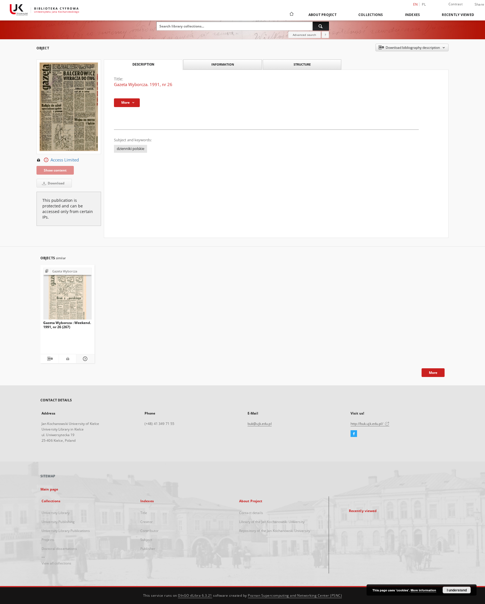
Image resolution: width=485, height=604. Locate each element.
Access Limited (65, 160)
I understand (457, 590)
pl (424, 4)
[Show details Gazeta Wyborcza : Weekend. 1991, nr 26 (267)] (85, 358)
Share (479, 4)
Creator (146, 521)
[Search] (321, 26)
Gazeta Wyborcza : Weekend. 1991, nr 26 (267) (67, 324)
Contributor (149, 530)
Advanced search (304, 35)
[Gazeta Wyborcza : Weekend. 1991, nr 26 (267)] (67, 295)
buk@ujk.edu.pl (260, 423)
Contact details (251, 512)
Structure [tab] (302, 64)
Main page (49, 489)
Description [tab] (143, 64)
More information (423, 590)
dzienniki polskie (130, 148)
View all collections (56, 563)
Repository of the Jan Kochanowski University (274, 530)
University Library (56, 512)
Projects (48, 539)
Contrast (456, 4)
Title (143, 512)
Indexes (412, 14)
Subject (146, 539)
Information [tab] (222, 64)
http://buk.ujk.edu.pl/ (367, 423)
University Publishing (58, 521)
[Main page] (291, 14)
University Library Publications (66, 530)
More (433, 372)
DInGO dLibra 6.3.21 (195, 595)
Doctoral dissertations (59, 548)
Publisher (147, 548)
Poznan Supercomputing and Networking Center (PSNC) (295, 595)
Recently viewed (458, 14)
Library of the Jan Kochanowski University (272, 521)
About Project (322, 14)
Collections (370, 14)
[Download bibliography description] (49, 358)
